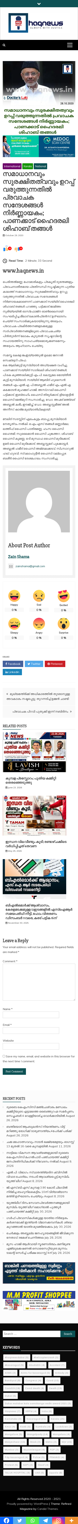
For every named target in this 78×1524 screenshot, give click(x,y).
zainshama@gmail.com (30, 566)
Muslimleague (34, 1449)
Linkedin (13, 672)
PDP (54, 1449)
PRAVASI (57, 1457)
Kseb (25, 1426)
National (40, 166)
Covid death (34, 1388)
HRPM (31, 1411)
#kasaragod (14, 1365)
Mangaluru (61, 1434)
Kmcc (10, 1426)
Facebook (13, 664)
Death (55, 1388)
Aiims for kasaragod (35, 1372)
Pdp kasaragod (16, 1457)
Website (8, 1040)
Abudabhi (37, 1365)
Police (39, 1457)
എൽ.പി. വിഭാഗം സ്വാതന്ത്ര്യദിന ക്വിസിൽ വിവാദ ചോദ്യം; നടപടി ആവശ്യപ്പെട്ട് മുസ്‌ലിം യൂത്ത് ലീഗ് (37, 1176)
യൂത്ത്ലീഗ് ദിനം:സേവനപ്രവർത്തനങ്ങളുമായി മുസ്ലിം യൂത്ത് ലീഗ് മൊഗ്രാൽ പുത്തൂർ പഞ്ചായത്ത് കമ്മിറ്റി (37, 1207)
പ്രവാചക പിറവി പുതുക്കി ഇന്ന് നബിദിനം (40, 711)
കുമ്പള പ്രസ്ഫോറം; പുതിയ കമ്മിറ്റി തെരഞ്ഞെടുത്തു (30, 780)
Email (7, 1025)
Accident (57, 1365)
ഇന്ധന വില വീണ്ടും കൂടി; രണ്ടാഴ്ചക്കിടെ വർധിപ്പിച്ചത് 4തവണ (36, 844)
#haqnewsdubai (17, 1357)
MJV (67, 1441)
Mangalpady (37, 1434)
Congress (33, 1380)
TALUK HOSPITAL (17, 1472)
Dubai (10, 1395)
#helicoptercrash (46, 1357)
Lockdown (64, 1426)
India (47, 1411)
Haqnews (12, 1411)
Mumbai (12, 1449)
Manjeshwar (15, 1441)
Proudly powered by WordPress (28, 1504)
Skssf (43, 1464)
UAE (39, 1472)
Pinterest (56, 664)
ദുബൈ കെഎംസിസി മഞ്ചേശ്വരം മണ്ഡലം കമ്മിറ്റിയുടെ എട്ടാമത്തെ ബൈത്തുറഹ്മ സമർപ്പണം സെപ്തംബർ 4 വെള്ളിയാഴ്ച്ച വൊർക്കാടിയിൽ (40, 1111)
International (12, 166)
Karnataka (13, 1418)
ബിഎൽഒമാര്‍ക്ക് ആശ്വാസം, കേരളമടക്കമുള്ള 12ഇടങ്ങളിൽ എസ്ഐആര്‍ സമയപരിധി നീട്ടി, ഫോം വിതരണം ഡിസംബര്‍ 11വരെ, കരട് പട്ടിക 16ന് (38, 911)
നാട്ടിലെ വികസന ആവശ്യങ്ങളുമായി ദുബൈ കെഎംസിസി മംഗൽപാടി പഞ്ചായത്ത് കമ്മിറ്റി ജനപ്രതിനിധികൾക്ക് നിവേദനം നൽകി (37, 1157)
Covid (52, 1380)
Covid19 (12, 1388)
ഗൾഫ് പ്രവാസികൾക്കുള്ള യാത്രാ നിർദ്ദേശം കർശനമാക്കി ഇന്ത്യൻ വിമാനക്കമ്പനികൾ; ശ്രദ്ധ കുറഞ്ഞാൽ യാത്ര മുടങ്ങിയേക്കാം (39, 1222)
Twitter (35, 664)
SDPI (28, 1464)
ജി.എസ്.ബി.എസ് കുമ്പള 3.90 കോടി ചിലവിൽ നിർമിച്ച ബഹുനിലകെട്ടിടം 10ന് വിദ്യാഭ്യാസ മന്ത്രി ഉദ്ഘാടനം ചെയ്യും (37, 1192)
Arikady (61, 1372)
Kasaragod (36, 1418)
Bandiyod (12, 1380)
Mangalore (13, 1434)
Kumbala (43, 1426)
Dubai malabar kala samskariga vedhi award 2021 (38, 1403)
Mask (35, 1441)
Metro (51, 1441)
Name (8, 1009)
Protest (11, 1464)
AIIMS (10, 1372)
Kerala (28, 166)
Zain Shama (18, 556)
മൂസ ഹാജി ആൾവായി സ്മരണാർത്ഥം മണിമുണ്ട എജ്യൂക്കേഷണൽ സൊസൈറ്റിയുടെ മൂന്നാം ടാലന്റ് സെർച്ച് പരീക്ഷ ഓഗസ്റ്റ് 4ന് (38, 1248)
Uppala (55, 1472)
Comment (10, 961)
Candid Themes (47, 1509)
